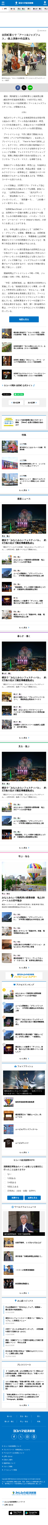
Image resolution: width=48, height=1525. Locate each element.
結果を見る (32, 1198)
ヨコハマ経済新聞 (24, 3)
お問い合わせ (8, 1456)
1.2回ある (11, 1178)
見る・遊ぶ (21, 9)
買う (29, 9)
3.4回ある (11, 1182)
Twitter (20, 1436)
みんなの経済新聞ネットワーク (24, 1493)
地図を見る (24, 319)
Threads (34, 1436)
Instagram (27, 1436)
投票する (15, 1198)
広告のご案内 (8, 1460)
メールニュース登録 (10, 1470)
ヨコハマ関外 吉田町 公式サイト (18, 385)
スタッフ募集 (8, 1466)
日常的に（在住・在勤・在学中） (22, 1191)
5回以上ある (12, 1186)
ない (9, 1174)
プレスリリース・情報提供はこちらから (17, 1449)
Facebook (14, 1436)
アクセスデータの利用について (14, 1453)
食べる (13, 9)
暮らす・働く (37, 9)
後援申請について (9, 1463)
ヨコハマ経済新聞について (12, 1446)
